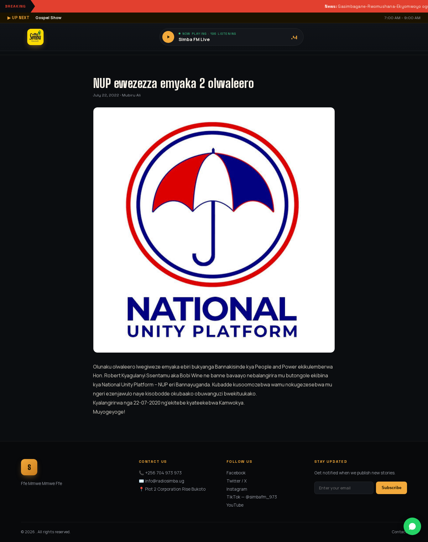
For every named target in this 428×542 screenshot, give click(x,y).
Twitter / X (237, 481)
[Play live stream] (168, 37)
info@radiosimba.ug (164, 481)
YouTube (235, 505)
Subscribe (391, 487)
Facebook (236, 473)
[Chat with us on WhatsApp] (412, 526)
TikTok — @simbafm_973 (252, 497)
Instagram (237, 489)
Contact (399, 531)
